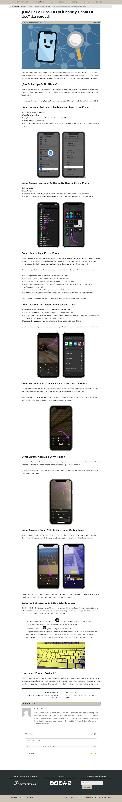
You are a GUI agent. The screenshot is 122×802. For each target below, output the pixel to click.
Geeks (61, 2)
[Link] (48, 746)
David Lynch (28, 22)
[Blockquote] (43, 746)
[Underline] (32, 746)
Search (99, 2)
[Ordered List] (38, 746)
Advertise (71, 797)
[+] (54, 746)
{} (51, 746)
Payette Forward (21, 2)
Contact (104, 797)
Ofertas (73, 2)
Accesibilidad (95, 22)
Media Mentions (80, 797)
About (65, 797)
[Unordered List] (40, 746)
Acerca (86, 2)
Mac (52, 2)
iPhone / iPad (39, 2)
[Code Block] (46, 746)
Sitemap (88, 797)
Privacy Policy (96, 797)
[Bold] (27, 746)
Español (110, 797)
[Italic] (29, 746)
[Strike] (35, 746)
